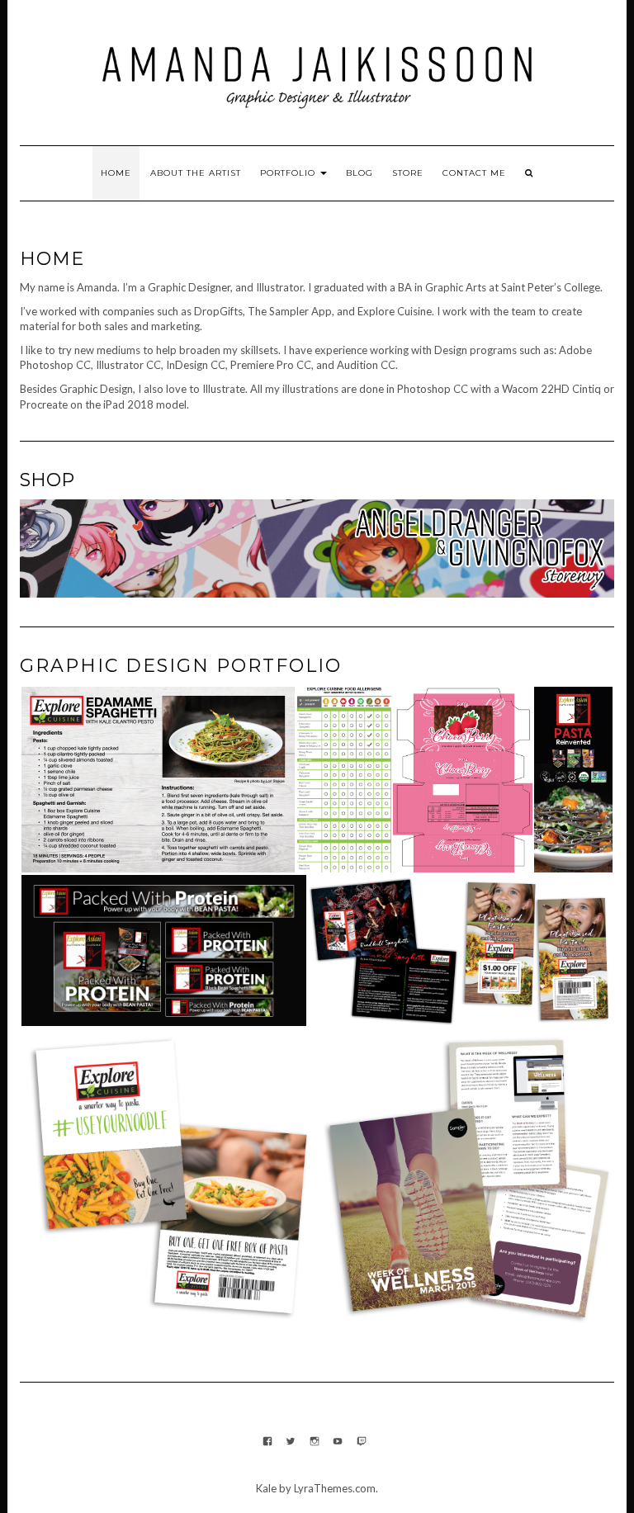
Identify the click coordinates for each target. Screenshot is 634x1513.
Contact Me (474, 173)
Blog (359, 173)
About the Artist (195, 173)
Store (407, 173)
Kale (266, 1488)
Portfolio (289, 173)
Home (116, 173)
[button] (158, 779)
